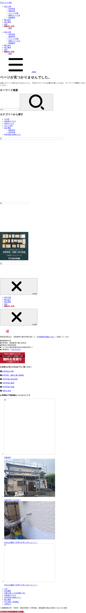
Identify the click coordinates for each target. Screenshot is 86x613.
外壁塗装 (11, 9)
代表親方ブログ (10, 121)
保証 (6, 24)
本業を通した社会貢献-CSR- (14, 593)
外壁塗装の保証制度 (10, 379)
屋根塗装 (11, 11)
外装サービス (9, 123)
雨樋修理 (11, 17)
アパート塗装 (13, 13)
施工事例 (7, 22)
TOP (5, 589)
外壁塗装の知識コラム (12, 134)
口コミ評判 (8, 126)
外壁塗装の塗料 (8, 371)
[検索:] (10, 109)
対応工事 (7, 6)
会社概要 (7, 591)
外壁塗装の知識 (8, 387)
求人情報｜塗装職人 (11, 602)
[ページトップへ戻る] (24, 612)
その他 (6, 119)
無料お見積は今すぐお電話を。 (11, 612)
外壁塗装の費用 (8, 383)
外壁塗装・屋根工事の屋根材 (13, 375)
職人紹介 (7, 20)
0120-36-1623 (16, 349)
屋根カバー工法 (14, 15)
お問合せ (7, 604)
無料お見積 (7, 391)
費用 (10, 28)
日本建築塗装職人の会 (45, 337)
